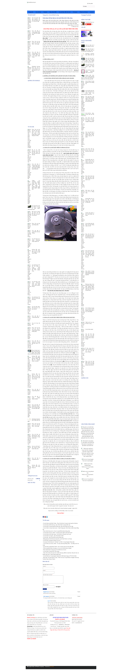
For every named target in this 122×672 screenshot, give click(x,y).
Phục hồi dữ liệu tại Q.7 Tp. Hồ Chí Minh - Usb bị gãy (36, 42)
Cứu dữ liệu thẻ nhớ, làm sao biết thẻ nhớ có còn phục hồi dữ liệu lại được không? (89, 336)
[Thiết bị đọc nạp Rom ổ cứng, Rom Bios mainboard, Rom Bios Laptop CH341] (87, 451)
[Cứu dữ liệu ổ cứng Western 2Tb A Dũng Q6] (83, 85)
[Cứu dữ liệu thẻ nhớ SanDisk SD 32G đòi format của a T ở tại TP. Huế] (29, 23)
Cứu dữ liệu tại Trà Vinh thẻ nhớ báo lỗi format (36, 298)
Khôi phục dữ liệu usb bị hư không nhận (89, 191)
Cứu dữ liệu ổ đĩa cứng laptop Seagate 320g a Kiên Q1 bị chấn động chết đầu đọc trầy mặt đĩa (89, 99)
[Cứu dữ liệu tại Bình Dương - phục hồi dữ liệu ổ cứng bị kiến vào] (29, 439)
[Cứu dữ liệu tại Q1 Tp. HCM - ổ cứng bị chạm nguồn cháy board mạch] (83, 65)
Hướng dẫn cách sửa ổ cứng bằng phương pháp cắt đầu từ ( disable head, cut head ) (36, 359)
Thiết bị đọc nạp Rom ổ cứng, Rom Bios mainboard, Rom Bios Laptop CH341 (87, 455)
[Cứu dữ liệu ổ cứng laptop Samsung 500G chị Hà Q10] (83, 71)
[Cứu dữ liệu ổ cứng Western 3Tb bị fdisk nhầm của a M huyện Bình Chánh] (29, 58)
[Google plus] (45, 517)
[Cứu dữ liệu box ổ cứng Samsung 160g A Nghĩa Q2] (29, 243)
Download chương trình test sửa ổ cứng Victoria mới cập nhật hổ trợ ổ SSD (36, 69)
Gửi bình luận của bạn (48, 574)
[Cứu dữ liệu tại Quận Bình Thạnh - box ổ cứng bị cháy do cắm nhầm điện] (29, 410)
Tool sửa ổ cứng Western (87, 480)
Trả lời (78, 591)
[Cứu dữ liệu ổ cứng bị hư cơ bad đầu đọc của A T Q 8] (29, 344)
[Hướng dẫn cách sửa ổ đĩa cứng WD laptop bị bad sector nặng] (29, 256)
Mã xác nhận (46, 584)
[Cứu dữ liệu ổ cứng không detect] (29, 392)
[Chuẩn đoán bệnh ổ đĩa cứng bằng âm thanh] (83, 217)
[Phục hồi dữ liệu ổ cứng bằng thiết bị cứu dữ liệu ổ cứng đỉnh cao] (83, 49)
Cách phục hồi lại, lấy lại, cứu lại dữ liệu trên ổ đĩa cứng (89, 150)
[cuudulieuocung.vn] (61, 2)
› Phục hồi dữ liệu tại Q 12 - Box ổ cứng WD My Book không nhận (56, 531)
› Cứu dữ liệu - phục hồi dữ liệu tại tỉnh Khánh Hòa (53, 537)
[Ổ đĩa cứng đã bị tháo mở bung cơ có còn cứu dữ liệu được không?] (83, 354)
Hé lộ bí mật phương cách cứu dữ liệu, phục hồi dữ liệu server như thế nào (36, 152)
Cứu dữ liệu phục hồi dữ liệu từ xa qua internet (36, 308)
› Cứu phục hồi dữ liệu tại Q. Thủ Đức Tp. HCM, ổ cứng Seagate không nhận (58, 542)
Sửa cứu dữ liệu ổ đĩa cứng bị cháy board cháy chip (36, 447)
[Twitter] (47, 517)
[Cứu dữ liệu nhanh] (83, 330)
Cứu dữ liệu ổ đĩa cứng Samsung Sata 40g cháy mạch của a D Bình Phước (36, 284)
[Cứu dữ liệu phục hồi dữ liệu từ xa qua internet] (29, 310)
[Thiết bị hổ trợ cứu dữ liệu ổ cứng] (83, 325)
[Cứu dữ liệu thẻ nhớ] (29, 324)
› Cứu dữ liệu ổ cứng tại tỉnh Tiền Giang (51, 551)
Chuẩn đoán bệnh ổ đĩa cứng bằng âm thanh (89, 214)
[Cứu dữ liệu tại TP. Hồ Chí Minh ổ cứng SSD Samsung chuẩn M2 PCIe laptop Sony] (29, 272)
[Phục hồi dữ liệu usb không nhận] (29, 226)
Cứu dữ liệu (38, 12)
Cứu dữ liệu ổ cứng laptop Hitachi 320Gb (36, 397)
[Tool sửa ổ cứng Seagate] (87, 459)
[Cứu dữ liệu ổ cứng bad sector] (29, 461)
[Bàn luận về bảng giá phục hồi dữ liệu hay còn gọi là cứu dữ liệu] (29, 216)
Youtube (45, 12)
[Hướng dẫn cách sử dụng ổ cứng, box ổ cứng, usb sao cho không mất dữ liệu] (83, 166)
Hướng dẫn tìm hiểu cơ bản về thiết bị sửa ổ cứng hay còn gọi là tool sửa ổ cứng (36, 376)
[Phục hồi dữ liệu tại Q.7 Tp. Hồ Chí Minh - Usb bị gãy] (29, 46)
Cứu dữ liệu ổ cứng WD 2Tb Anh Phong (36, 232)
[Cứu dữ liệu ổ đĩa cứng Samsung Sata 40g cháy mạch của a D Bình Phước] (29, 288)
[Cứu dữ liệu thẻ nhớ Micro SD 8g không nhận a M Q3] (83, 227)
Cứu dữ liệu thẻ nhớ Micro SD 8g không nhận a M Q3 (89, 224)
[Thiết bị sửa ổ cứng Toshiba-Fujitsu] (87, 465)
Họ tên (44, 566)
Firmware (75, 12)
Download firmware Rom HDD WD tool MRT (87, 55)
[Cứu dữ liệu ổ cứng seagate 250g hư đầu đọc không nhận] (29, 35)
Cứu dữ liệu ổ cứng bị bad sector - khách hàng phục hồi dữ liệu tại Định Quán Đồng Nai (36, 166)
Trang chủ (31, 12)
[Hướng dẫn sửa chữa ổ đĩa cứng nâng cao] (29, 469)
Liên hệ (91, 12)
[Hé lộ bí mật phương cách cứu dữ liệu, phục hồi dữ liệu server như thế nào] (29, 155)
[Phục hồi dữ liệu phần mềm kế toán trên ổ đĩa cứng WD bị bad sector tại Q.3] (83, 368)
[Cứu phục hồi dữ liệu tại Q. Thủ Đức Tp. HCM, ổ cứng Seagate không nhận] (83, 123)
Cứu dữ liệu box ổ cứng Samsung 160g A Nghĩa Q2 (36, 240)
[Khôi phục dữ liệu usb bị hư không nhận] (83, 193)
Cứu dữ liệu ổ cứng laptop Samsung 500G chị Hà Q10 (89, 71)
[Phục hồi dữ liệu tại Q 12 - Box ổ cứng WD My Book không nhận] (29, 333)
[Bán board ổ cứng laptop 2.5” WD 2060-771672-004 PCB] (87, 442)
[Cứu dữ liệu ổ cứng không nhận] (29, 318)
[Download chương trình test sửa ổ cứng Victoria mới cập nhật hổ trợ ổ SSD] (29, 72)
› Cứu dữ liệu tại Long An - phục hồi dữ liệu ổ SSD (53, 535)
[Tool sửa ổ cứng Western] (87, 479)
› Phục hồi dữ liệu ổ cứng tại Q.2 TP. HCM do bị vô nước (54, 549)
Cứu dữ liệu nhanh (89, 329)
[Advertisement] (61, 256)
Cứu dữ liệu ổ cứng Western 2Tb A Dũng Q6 (89, 82)
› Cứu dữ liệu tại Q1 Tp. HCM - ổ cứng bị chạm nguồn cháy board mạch (57, 532)
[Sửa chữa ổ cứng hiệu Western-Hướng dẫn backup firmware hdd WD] (83, 277)
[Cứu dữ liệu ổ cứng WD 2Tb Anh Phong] (29, 233)
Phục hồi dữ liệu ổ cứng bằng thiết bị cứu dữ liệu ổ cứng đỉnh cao (87, 50)
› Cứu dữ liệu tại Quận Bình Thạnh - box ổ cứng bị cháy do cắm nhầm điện (58, 546)
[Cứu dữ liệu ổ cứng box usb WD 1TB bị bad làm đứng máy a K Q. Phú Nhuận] (83, 314)
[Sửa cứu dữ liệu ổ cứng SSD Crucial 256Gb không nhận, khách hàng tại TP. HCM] (83, 139)
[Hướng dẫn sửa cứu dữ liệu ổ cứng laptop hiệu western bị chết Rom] (83, 204)
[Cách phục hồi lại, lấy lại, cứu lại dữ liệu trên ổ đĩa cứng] (83, 153)
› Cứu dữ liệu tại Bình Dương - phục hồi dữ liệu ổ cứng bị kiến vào (56, 524)
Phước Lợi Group (84, 12)
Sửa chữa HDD (53, 12)
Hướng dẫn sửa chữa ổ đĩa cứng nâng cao (36, 466)
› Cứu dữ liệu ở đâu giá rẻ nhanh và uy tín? (52, 540)
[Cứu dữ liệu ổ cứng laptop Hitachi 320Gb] (29, 399)
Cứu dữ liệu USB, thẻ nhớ (64, 12)
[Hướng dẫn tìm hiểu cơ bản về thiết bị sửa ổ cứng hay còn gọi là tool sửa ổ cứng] (29, 380)
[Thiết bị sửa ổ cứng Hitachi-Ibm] (87, 473)
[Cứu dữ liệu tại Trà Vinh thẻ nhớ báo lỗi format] (29, 301)
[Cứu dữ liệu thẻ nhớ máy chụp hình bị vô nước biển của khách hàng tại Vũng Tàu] (83, 91)
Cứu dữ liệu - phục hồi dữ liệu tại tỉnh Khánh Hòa (87, 114)
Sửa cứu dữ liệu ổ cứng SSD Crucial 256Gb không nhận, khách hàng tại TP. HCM (89, 134)
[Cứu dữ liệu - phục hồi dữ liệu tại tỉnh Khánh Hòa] (83, 114)
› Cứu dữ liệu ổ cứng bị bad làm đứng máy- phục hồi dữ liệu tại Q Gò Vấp (58, 526)
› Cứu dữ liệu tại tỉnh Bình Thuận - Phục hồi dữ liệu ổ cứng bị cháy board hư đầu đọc (60, 523)
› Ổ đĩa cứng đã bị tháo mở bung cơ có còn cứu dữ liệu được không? (57, 548)
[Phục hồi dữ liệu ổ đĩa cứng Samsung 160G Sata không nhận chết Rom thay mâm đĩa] (83, 59)
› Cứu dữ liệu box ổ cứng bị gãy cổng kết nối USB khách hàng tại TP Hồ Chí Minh (59, 556)
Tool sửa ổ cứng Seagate (87, 460)
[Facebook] (43, 517)
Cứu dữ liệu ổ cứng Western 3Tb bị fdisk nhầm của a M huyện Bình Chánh (36, 55)
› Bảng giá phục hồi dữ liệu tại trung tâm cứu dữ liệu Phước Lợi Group (57, 538)
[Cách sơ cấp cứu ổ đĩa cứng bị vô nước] (83, 46)
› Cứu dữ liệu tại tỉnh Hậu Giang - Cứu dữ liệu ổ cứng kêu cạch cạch (57, 534)
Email (44, 570)
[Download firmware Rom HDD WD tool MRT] (83, 54)
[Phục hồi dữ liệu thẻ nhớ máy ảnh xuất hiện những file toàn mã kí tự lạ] (83, 182)
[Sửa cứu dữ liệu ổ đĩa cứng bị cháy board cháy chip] (29, 451)
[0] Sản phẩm (90, 3)
